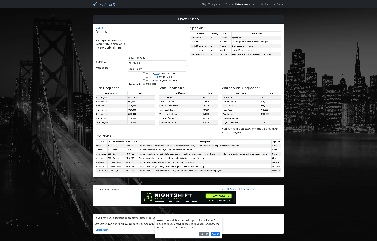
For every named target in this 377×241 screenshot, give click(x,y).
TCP (156, 77)
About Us (258, 4)
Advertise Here (248, 189)
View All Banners (230, 189)
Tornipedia (214, 4)
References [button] (241, 4)
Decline (204, 233)
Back (100, 27)
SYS (156, 80)
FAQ (203, 4)
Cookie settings (103, 229)
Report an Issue (274, 4)
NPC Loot (228, 4)
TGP (156, 73)
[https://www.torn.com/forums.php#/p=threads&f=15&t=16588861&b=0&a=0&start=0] (188, 197)
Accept (215, 233)
